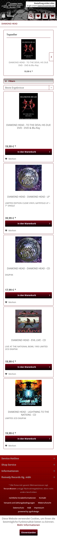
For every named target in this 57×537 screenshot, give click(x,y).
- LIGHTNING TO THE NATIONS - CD (28, 413)
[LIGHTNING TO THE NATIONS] (28, 393)
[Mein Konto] (45, 16)
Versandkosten (10, 488)
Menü (10, 16)
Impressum (39, 507)
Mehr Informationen (28, 525)
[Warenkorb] (52, 16)
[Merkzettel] (38, 16)
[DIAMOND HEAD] (28, 178)
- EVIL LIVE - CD (28, 340)
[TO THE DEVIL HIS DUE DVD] (28, 49)
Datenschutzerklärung (46, 6)
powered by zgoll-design (28, 511)
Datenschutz (18, 507)
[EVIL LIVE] (28, 321)
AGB (29, 507)
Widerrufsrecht (44, 502)
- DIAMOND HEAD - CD (28, 268)
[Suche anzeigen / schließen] (31, 16)
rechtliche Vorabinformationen (22, 497)
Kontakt (42, 497)
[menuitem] (7, 16)
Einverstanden (28, 532)
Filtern (11, 81)
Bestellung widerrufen (44, 3)
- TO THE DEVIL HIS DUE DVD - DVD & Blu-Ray (28, 64)
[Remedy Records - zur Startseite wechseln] (12, 6)
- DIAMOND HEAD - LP (28, 196)
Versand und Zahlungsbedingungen (19, 502)
